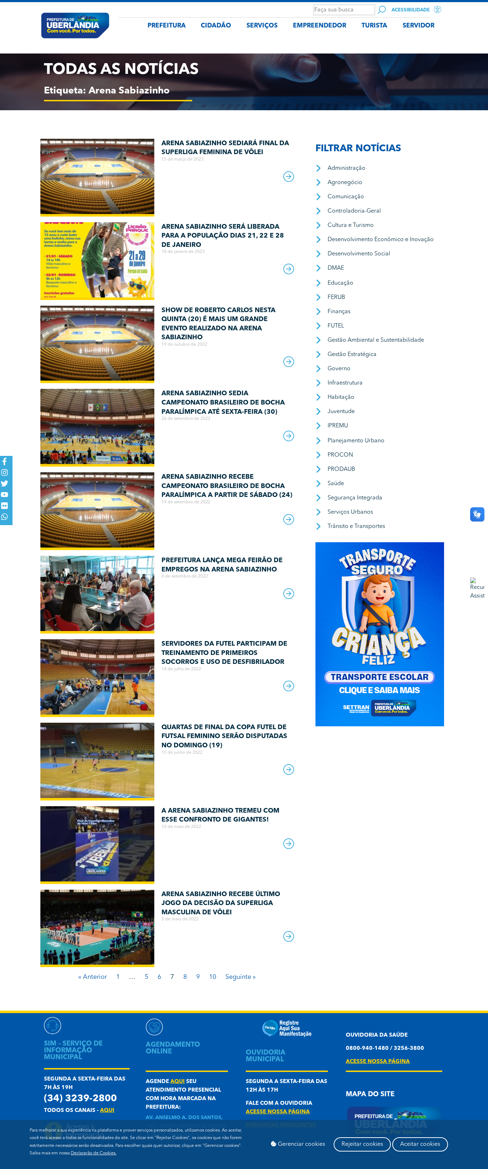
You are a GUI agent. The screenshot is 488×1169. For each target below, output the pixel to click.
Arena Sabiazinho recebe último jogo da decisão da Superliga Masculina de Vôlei (220, 903)
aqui (107, 1110)
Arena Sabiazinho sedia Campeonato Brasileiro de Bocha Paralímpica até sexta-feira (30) (223, 402)
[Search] (382, 10)
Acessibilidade (411, 10)
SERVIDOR (418, 26)
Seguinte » (240, 977)
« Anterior (92, 977)
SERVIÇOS (262, 26)
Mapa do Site (370, 1094)
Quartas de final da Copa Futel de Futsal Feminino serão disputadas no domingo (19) (224, 736)
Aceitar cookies (420, 1144)
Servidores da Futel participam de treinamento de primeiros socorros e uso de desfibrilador (224, 653)
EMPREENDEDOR (319, 26)
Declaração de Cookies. (93, 1153)
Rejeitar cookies (362, 1144)
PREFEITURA (167, 26)
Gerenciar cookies (301, 1144)
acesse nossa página (278, 1112)
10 (212, 977)
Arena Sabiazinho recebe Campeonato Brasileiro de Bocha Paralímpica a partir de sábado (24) (226, 486)
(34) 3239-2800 (80, 1099)
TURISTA (374, 26)
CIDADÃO (216, 26)
